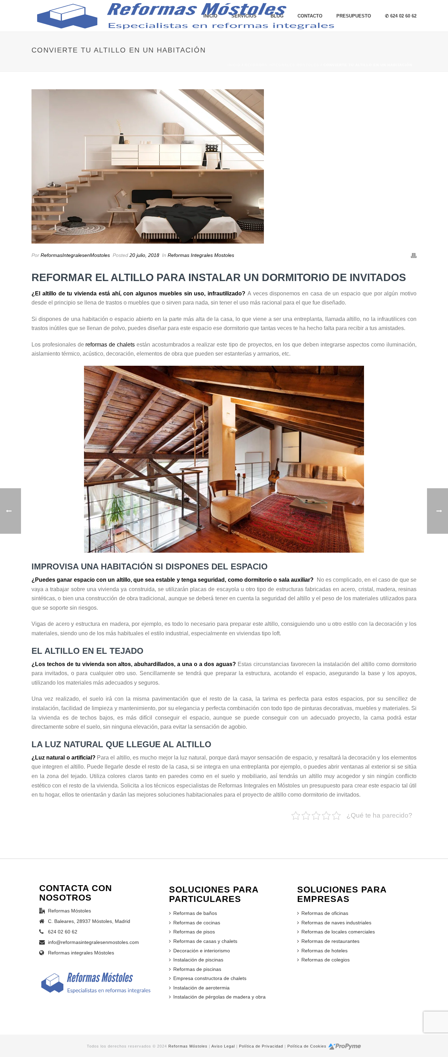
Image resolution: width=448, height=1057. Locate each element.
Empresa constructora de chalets (209, 978)
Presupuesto (353, 16)
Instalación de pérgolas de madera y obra (219, 997)
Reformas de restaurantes (330, 941)
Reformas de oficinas (324, 913)
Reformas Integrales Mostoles (282, 65)
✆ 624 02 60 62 (400, 16)
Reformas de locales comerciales (338, 931)
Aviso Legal (223, 1046)
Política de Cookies (307, 1046)
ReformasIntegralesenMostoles (75, 255)
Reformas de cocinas (196, 922)
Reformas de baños (195, 913)
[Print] (413, 255)
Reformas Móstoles (188, 1046)
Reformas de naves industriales (336, 922)
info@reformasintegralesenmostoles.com (93, 942)
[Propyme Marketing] (344, 1046)
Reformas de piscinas (197, 969)
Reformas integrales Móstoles (81, 952)
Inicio (233, 65)
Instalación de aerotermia (201, 987)
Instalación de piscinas (198, 959)
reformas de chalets (110, 345)
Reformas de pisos (194, 931)
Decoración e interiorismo (201, 950)
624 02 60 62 (62, 931)
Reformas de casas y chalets (205, 941)
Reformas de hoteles (324, 950)
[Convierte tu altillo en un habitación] (223, 166)
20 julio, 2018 (144, 255)
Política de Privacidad (261, 1046)
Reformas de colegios (325, 959)
